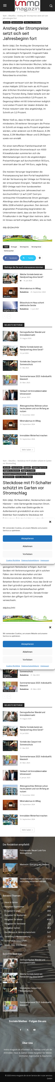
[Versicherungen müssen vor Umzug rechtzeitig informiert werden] (10, 882)
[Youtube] (34, 1030)
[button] (50, 522)
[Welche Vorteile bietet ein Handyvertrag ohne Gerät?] (10, 278)
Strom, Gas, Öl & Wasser (32, 22)
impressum (44, 560)
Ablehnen (27, 546)
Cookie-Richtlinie (13, 560)
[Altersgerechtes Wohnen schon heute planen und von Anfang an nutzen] (10, 410)
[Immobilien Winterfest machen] (10, 439)
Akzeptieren (27, 538)
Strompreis (24, 247)
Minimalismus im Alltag (30, 288)
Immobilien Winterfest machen (33, 435)
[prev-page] (4, 316)
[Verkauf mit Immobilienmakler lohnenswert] (10, 395)
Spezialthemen (17, 22)
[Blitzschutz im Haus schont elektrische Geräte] (10, 306)
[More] (40, 258)
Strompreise (36, 247)
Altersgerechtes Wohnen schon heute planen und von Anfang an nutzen (34, 408)
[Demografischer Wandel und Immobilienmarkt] (10, 336)
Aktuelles (12, 16)
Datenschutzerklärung (30, 560)
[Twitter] (27, 1030)
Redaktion (24, 292)
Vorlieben (27, 554)
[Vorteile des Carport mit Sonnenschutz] (10, 365)
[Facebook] (20, 1030)
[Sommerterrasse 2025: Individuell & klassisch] (10, 380)
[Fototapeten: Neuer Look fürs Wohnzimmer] (10, 854)
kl (20, 280)
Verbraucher (9, 251)
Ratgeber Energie (10, 310)
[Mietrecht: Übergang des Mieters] (10, 868)
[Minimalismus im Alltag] (10, 292)
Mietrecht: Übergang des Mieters (34, 864)
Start (4, 16)
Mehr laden (26, 449)
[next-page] (9, 316)
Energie (14, 247)
